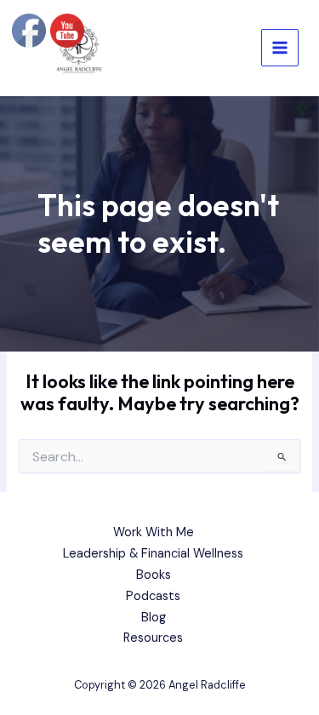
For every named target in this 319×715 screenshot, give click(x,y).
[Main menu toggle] (280, 47)
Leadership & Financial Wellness (153, 554)
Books (153, 575)
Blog (153, 617)
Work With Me (153, 532)
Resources (153, 638)
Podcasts (153, 596)
